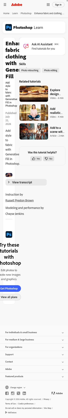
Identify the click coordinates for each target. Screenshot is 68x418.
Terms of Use (10, 403)
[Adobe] (16, 4)
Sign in (58, 4)
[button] (48, 4)
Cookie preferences (26, 403)
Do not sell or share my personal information (23, 408)
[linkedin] (24, 393)
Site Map (47, 408)
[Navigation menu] (5, 4)
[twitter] (18, 393)
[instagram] (12, 393)
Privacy (46, 399)
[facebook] (7, 393)
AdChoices (12, 412)
